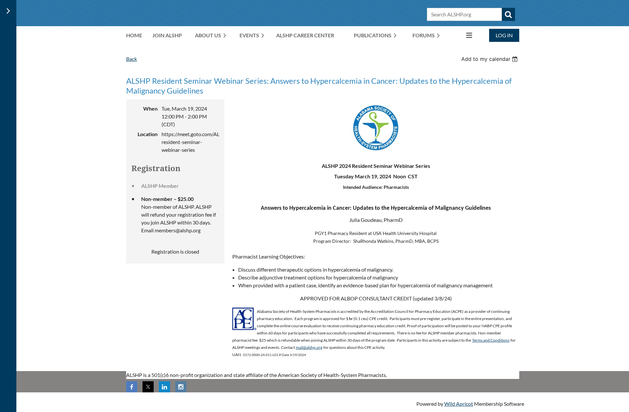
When (150, 108)
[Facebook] (131, 386)
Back (131, 59)
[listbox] (490, 59)
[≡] (462, 35)
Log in (504, 35)
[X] (148, 386)
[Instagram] (180, 386)
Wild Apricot (458, 404)
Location (148, 134)
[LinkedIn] (164, 386)
